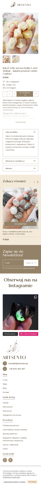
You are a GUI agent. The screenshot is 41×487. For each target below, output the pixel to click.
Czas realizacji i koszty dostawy (15, 430)
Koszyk (5, 403)
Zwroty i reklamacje (10, 445)
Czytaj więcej (20, 122)
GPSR (5, 449)
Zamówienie (8, 407)
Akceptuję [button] (32, 482)
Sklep (5, 384)
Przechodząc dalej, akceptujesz (19, 268)
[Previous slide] (34, 182)
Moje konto (7, 411)
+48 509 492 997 (17, 368)
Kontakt (6, 392)
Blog (4, 388)
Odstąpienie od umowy (12, 415)
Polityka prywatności (11, 425)
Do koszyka (25, 93)
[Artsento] (20, 4)
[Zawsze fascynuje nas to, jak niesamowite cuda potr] (20, 312)
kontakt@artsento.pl (18, 363)
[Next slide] (37, 182)
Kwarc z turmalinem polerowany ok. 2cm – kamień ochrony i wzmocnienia (18, 233)
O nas (5, 380)
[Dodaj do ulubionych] (35, 94)
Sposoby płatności (10, 434)
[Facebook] (5, 460)
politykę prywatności (29, 268)
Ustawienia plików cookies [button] (14, 482)
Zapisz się (29, 263)
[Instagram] (10, 460)
